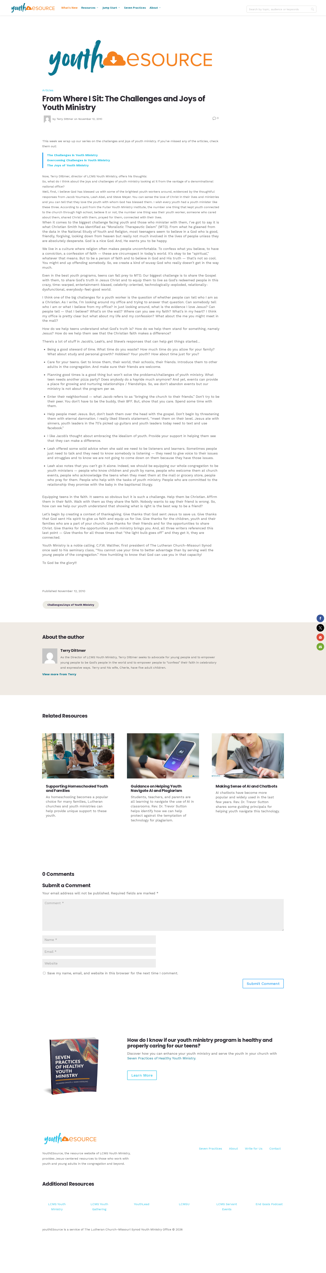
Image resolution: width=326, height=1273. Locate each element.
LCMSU (184, 1204)
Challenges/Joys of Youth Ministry (70, 604)
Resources (90, 7)
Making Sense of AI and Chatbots (246, 786)
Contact (275, 1148)
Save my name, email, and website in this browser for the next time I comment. (112, 973)
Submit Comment (263, 983)
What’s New (69, 7)
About (155, 7)
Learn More (142, 1075)
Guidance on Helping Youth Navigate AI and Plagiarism (156, 788)
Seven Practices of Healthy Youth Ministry (161, 1058)
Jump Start (111, 7)
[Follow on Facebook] (266, 1134)
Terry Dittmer (65, 118)
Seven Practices (135, 7)
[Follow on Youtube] (281, 1134)
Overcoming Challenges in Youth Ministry (78, 160)
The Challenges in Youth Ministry (72, 155)
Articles (47, 90)
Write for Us (253, 1148)
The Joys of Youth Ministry (68, 165)
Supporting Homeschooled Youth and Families (77, 788)
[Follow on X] (273, 1134)
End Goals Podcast (269, 1204)
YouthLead (141, 1204)
